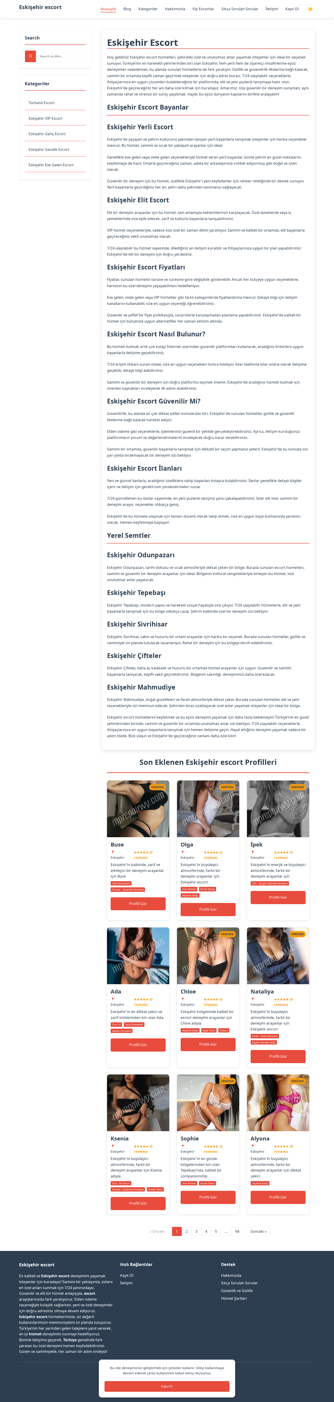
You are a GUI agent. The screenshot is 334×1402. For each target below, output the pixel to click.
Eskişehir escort (40, 7)
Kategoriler (148, 8)
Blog (127, 8)
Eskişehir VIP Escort (45, 118)
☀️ (310, 9)
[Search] (30, 56)
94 (237, 1231)
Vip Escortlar (203, 8)
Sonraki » (259, 1231)
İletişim (272, 8)
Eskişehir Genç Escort (47, 133)
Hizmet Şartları (234, 1298)
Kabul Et (167, 1386)
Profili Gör (138, 903)
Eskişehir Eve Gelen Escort (51, 164)
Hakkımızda (175, 8)
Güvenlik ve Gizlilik (237, 1290)
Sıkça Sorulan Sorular (240, 8)
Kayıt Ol (292, 8)
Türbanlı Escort (42, 102)
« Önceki (157, 1231)
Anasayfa (108, 8)
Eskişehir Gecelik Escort (49, 149)
